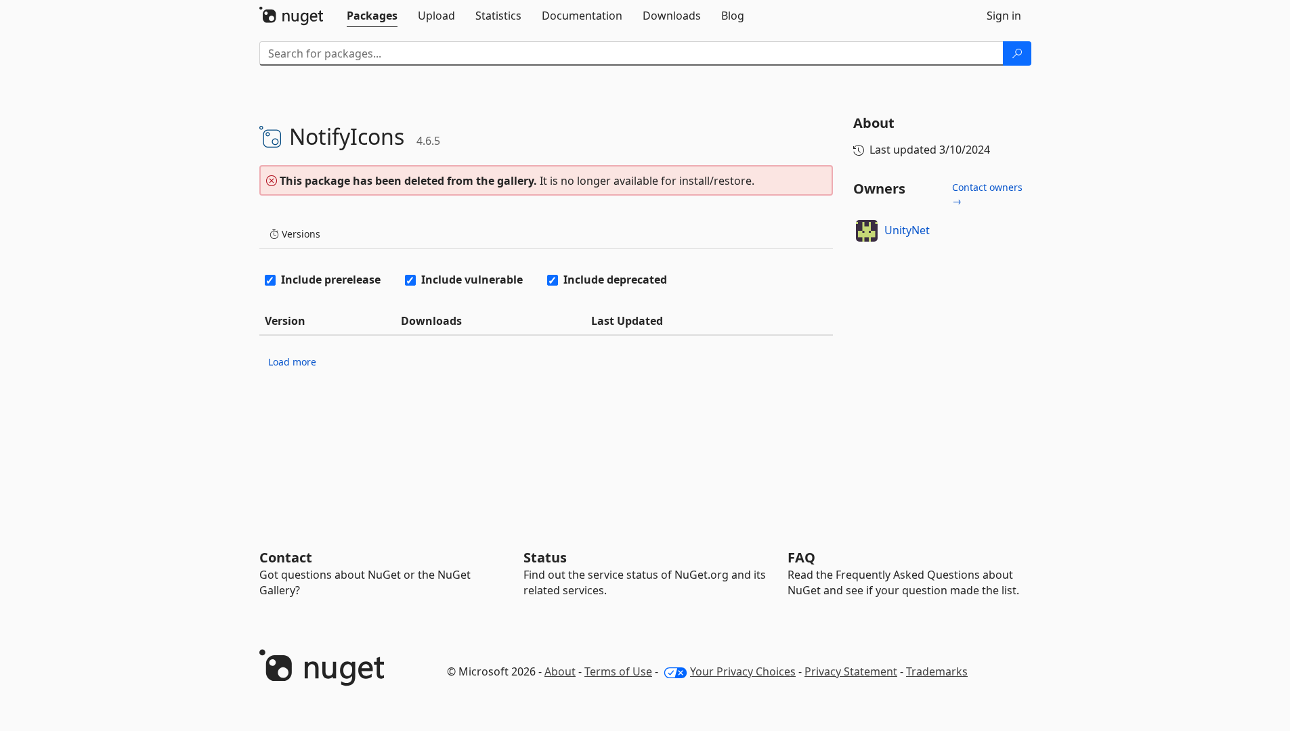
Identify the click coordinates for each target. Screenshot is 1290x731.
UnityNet (907, 230)
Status (545, 557)
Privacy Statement (850, 671)
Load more (292, 361)
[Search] (1017, 53)
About (560, 671)
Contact (285, 557)
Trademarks (937, 671)
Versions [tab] (299, 233)
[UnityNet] (867, 231)
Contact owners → (987, 194)
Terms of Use (618, 671)
